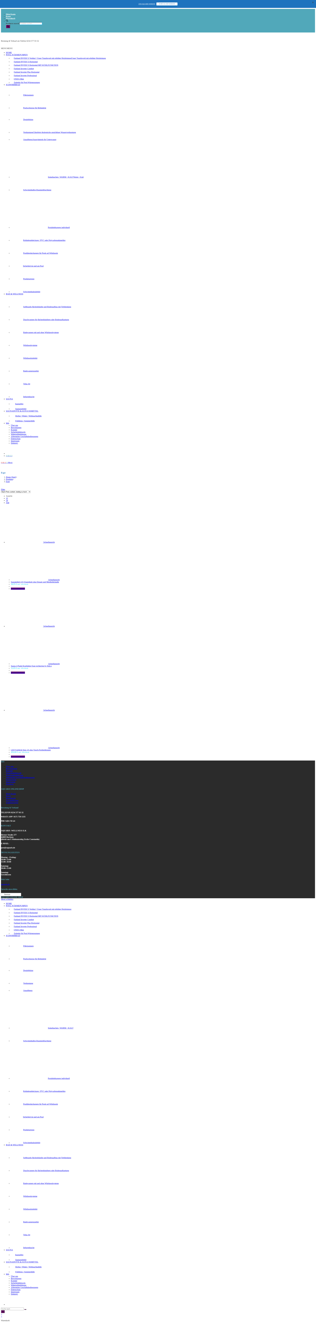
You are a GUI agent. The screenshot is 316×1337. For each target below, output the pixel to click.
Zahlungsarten (12, 803)
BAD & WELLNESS (14, 294)
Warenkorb (10, 18)
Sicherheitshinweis (18, 432)
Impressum (15, 441)
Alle (7, 503)
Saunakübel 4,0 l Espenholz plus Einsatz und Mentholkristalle (35, 582)
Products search (12, 23)
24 (7, 500)
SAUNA (9, 399)
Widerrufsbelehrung (18, 434)
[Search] (8, 26)
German (7, 894)
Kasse (8, 16)
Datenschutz (15, 439)
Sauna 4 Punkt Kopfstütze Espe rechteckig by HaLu (31, 666)
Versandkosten (12, 800)
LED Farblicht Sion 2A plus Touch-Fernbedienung (31, 750)
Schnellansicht (49, 542)
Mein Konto (11, 14)
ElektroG (14, 443)
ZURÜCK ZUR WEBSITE (167, 4)
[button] (7, 48)
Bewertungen (16, 428)
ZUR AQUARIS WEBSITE (146, 4)
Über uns (14, 425)
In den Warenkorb (18, 589)
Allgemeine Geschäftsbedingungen (24, 436)
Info (7, 423)
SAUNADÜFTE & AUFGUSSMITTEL (22, 411)
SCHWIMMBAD (13, 85)
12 (7, 498)
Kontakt (14, 430)
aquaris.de (5, 884)
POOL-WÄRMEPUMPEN (17, 55)
